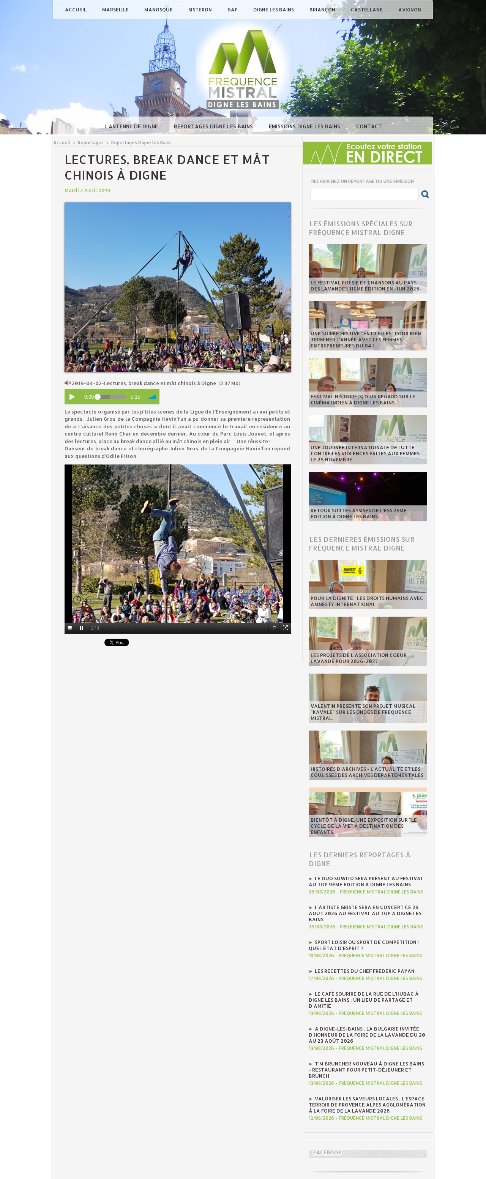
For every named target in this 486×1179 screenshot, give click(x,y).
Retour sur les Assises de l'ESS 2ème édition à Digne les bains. (359, 513)
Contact (369, 126)
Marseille (116, 9)
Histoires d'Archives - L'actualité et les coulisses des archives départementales (367, 772)
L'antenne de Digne (131, 126)
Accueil (76, 9)
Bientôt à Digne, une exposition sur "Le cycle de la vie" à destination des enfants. (364, 826)
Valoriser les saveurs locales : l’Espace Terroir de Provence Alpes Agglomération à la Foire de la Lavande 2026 (367, 1104)
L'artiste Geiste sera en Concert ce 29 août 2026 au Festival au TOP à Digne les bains (365, 913)
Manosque (159, 9)
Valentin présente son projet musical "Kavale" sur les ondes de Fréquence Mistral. (363, 712)
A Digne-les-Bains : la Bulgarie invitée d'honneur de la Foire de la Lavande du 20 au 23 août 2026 (367, 1035)
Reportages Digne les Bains (214, 126)
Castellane (367, 9)
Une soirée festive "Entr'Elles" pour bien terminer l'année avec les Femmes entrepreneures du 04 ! (366, 339)
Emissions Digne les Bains (305, 126)
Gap (233, 9)
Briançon (322, 9)
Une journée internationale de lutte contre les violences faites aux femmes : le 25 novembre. (366, 453)
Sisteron (200, 9)
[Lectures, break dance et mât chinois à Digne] (178, 204)
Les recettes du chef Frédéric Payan (365, 971)
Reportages (91, 142)
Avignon (409, 9)
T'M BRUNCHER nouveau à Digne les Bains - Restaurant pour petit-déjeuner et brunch (366, 1070)
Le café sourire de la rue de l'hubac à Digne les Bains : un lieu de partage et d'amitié (364, 1000)
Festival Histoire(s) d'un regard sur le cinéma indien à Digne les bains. (363, 399)
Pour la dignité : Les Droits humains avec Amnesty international (367, 601)
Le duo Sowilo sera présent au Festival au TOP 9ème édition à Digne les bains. (366, 881)
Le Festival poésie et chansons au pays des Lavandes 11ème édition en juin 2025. (366, 285)
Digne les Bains (274, 9)
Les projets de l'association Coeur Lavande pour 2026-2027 (359, 658)
